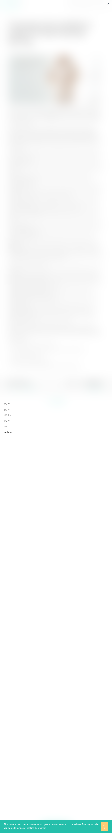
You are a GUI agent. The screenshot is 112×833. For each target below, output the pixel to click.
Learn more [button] (40, 828)
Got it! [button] (104, 826)
